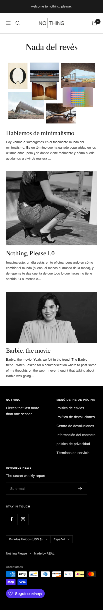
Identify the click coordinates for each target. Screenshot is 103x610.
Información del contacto (76, 435)
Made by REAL (44, 553)
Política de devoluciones (75, 417)
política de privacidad (73, 444)
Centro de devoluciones (75, 426)
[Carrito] (94, 23)
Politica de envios (70, 408)
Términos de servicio (73, 453)
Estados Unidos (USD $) (25, 539)
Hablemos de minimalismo (40, 133)
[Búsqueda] (18, 23)
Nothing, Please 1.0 (30, 253)
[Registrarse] (80, 488)
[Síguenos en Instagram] (22, 519)
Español (59, 539)
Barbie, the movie (28, 350)
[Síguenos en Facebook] (11, 519)
